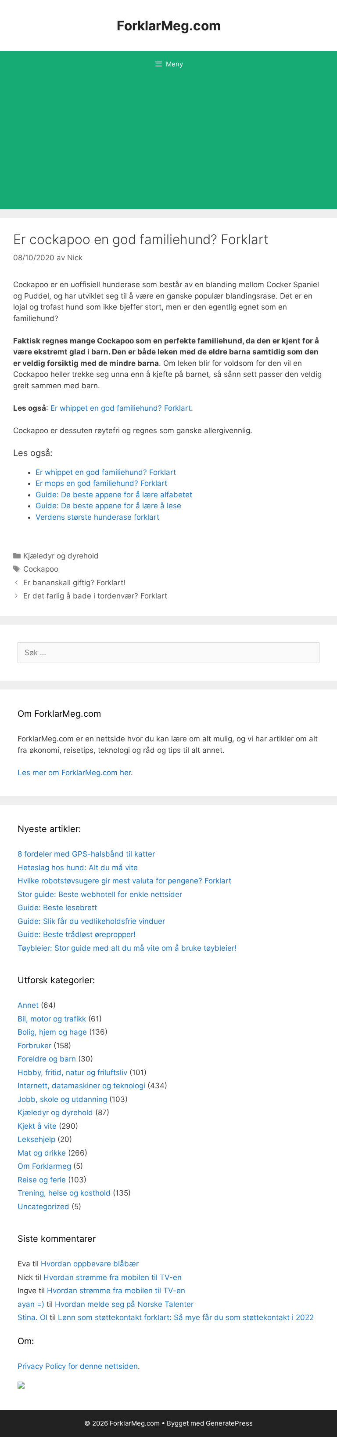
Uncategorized (43, 1206)
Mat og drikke (42, 1153)
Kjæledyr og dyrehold (61, 555)
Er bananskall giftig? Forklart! (74, 582)
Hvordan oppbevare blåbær (90, 1263)
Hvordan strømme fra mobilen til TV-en (112, 1277)
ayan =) (31, 1304)
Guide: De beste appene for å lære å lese (108, 505)
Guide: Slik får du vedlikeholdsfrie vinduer (91, 921)
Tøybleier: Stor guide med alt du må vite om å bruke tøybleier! (127, 948)
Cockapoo (40, 569)
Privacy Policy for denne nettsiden (78, 1366)
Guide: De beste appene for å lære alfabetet (114, 494)
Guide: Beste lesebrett (57, 907)
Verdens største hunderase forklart (97, 517)
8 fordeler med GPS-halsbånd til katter (86, 854)
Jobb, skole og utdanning (62, 1099)
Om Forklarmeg (44, 1166)
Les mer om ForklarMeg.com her (74, 772)
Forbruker (34, 1045)
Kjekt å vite (37, 1126)
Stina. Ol (32, 1317)
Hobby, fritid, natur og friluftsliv (72, 1072)
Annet (28, 1005)
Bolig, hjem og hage (52, 1032)
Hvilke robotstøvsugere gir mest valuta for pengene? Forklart (124, 880)
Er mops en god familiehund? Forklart (101, 483)
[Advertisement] (168, 143)
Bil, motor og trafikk (52, 1018)
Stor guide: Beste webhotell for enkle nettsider (100, 894)
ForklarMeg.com (169, 25)
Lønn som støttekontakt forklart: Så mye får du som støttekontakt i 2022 (186, 1317)
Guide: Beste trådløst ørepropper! (77, 934)
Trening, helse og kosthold (64, 1193)
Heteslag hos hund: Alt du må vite (78, 867)
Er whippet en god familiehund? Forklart (120, 408)
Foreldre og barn (47, 1058)
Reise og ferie (42, 1179)
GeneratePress (229, 1423)
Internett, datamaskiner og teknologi (81, 1085)
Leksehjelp (36, 1139)
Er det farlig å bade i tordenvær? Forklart (95, 595)
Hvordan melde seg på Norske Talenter (124, 1304)
